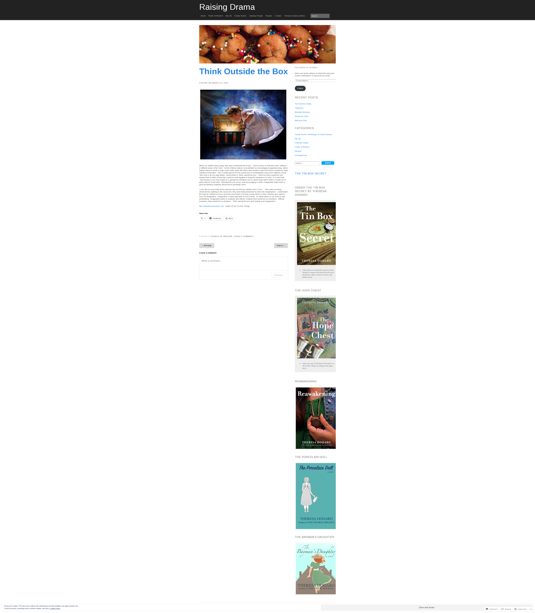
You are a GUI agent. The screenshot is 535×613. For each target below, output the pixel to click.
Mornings (206, 245)
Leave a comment (243, 236)
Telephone (299, 108)
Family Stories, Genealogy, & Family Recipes (313, 134)
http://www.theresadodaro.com (211, 206)
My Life (229, 16)
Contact (278, 16)
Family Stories (240, 16)
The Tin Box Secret (311, 173)
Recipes (269, 16)
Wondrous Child (301, 116)
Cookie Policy (55, 609)
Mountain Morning (302, 112)
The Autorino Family (303, 104)
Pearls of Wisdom (215, 16)
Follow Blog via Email (306, 67)
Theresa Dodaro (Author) (294, 16)
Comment (278, 275)
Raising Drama (227, 7)
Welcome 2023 (301, 120)
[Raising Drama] (267, 44)
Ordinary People (256, 16)
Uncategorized (301, 155)
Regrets (281, 245)
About (203, 16)
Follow (300, 88)
